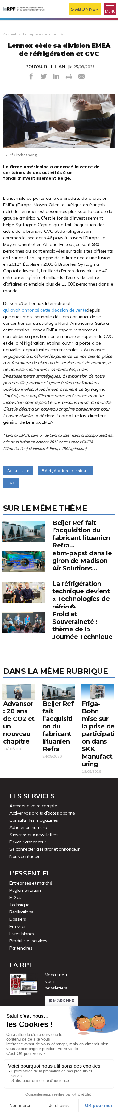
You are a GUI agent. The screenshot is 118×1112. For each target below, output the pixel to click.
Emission (18, 926)
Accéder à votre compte (33, 806)
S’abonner (85, 9)
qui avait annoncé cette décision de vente (45, 310)
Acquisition (18, 470)
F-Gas (15, 897)
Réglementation (25, 890)
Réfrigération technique (65, 470)
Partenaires (20, 948)
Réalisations (21, 912)
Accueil (9, 34)
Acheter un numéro (28, 827)
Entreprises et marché (43, 34)
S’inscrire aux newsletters (34, 834)
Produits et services (28, 941)
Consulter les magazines (33, 820)
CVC (11, 483)
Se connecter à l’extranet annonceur (44, 849)
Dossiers (17, 919)
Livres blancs (21, 933)
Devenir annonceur (27, 842)
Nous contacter (24, 856)
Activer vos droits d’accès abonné (42, 813)
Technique (19, 905)
